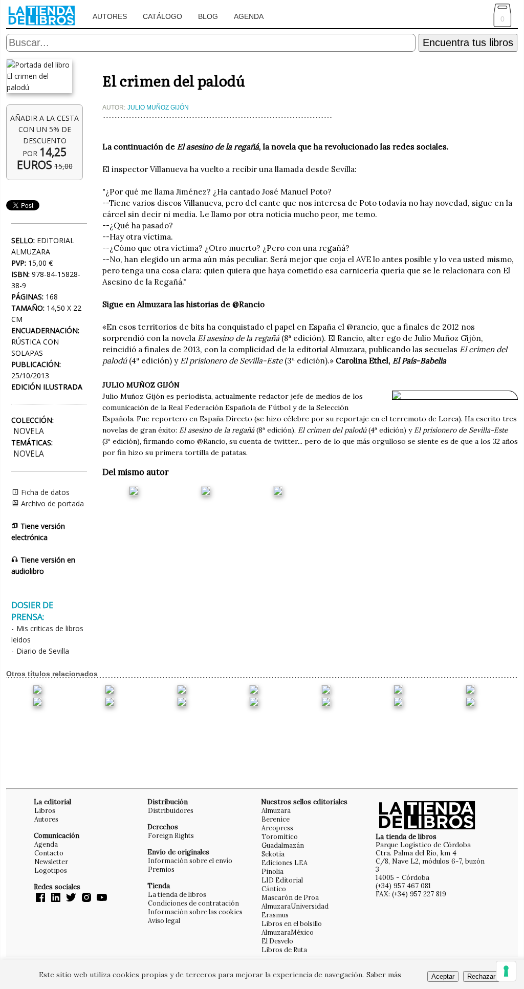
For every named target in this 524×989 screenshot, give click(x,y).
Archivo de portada (51, 503)
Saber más (383, 974)
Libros (44, 810)
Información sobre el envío (190, 860)
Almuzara (276, 810)
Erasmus (275, 915)
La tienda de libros (177, 894)
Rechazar (481, 976)
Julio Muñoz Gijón (158, 107)
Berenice (275, 819)
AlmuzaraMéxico (287, 932)
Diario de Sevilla (42, 651)
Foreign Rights (171, 835)
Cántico (273, 889)
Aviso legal (164, 920)
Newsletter (51, 861)
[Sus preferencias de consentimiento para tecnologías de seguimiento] (506, 971)
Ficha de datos (44, 492)
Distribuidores (170, 810)
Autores (110, 16)
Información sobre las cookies (195, 912)
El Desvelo (277, 941)
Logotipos (50, 870)
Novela (28, 431)
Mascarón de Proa (290, 897)
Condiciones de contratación (193, 903)
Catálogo (162, 16)
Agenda (249, 16)
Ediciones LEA (284, 862)
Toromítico (279, 836)
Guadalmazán (282, 845)
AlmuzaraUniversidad (295, 906)
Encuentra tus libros (468, 42)
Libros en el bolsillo (291, 923)
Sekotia (273, 854)
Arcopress (277, 828)
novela (28, 453)
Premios (161, 869)
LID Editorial (282, 880)
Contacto (48, 853)
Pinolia (272, 871)
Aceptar (442, 976)
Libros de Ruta (284, 949)
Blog (208, 16)
